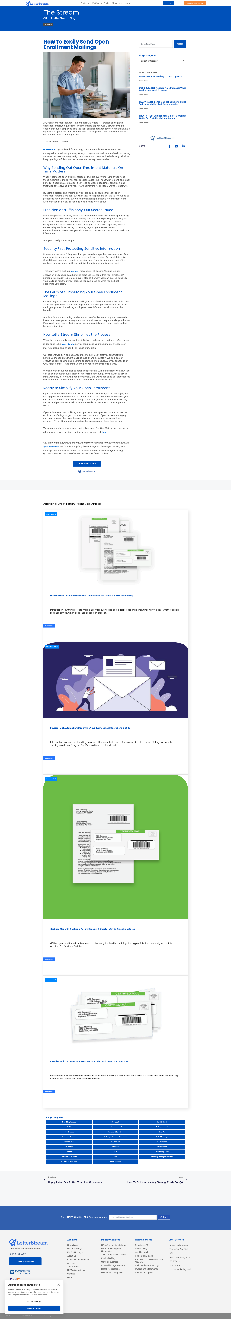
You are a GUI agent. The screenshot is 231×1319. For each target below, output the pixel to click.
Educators (69, 1147)
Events (69, 1152)
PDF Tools (175, 1261)
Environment (162, 1147)
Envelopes (115, 1147)
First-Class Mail (142, 1245)
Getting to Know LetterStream (115, 1137)
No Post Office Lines (69, 1162)
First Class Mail (115, 1122)
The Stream (69, 1132)
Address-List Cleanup (180, 1245)
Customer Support (69, 1137)
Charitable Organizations (113, 1265)
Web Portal (175, 1265)
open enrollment (51, 446)
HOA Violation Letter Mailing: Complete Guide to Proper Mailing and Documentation (162, 103)
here (104, 432)
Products (85, 3)
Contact (71, 1274)
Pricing (107, 3)
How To (162, 1132)
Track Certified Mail (179, 1249)
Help (126, 3)
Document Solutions (115, 1132)
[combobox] (156, 44)
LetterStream (15, 1316)
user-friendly (68, 344)
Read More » (144, 81)
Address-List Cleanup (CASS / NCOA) (149, 1260)
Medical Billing (108, 1258)
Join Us (70, 1263)
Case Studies (69, 1142)
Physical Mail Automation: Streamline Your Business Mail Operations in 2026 (90, 728)
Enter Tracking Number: (84, 1217)
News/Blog (72, 1245)
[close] (59, 1284)
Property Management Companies (112, 1250)
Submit (164, 1217)
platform (75, 271)
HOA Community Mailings (113, 1245)
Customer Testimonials (78, 1259)
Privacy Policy (47, 1316)
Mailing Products (162, 1127)
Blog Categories (148, 55)
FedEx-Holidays (75, 1252)
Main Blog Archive (69, 1122)
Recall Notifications (110, 1269)
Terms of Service (37, 1316)
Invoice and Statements (146, 1269)
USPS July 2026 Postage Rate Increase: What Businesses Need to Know (162, 89)
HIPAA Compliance (76, 1270)
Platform (96, 3)
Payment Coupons (144, 1272)
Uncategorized (115, 1162)
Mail (115, 1157)
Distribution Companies (112, 1272)
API (171, 1253)
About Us (116, 3)
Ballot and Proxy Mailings (147, 1265)
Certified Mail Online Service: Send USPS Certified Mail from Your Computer (89, 1061)
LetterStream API (115, 1127)
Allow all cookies (34, 1308)
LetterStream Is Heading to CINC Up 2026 (160, 76)
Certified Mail (51, 514)
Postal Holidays (74, 1249)
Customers (115, 1142)
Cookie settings (34, 1302)
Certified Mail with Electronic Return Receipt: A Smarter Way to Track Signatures (92, 929)
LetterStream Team (69, 1157)
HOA (115, 1152)
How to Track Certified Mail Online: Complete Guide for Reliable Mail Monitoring (162, 117)
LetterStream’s (50, 149)
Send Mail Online (52, 646)
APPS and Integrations (180, 1257)
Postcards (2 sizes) (144, 1256)
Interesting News (162, 1152)
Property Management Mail (162, 1157)
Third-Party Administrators (113, 1255)
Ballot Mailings (162, 1137)
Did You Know (162, 1142)
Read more (49, 626)
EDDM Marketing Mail (180, 1269)
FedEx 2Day (141, 1249)
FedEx (69, 1127)
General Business (109, 1262)
